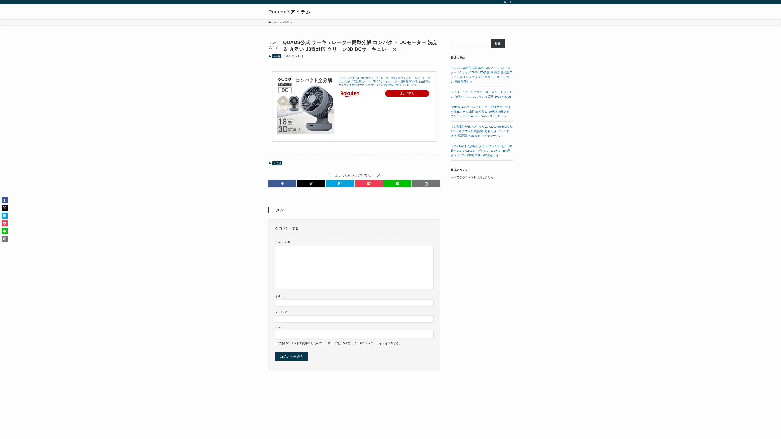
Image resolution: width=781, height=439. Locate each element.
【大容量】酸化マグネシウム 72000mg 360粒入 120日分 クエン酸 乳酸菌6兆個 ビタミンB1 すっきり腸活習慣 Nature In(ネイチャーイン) (481, 131)
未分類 (276, 56)
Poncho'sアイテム (289, 11)
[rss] (504, 2)
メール (281, 312)
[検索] (510, 2)
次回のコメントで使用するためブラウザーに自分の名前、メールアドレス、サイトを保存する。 (340, 343)
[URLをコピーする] (426, 183)
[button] (282, 183)
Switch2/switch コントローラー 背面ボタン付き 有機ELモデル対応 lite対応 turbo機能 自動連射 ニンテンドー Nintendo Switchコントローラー (481, 111)
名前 (279, 296)
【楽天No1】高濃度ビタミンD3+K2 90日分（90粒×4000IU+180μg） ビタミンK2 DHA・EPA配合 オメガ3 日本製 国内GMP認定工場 (481, 151)
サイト (279, 328)
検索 (498, 43)
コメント (282, 242)
